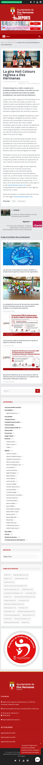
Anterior (16, 210)
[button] (37, 759)
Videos (8, 447)
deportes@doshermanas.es (11, 720)
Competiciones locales (12, 422)
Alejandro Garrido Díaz (13, 459)
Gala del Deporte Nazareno (24, 597)
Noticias (21, 82)
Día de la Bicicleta (11, 589)
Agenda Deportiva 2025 (8, 737)
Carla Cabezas (10, 478)
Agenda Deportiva (12, 413)
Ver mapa (15, 704)
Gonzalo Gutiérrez (12, 498)
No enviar (23, 608)
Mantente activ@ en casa (14, 604)
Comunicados (9, 425)
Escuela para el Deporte (13, 593)
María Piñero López (12, 512)
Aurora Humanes (11, 470)
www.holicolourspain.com (17, 185)
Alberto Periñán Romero (13, 456)
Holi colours (21, 201)
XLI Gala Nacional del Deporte (15, 540)
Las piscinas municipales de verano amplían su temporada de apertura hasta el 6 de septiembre (20, 271)
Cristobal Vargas (11, 492)
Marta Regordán (11, 517)
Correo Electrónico (34, 83)
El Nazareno (27, 589)
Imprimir (23, 83)
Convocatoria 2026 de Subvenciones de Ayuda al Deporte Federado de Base (20, 341)
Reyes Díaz (9, 520)
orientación (9, 611)
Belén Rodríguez (11, 473)
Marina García (10, 514)
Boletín (8, 578)
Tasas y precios (11, 444)
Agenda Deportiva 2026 (8, 733)
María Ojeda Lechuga (12, 509)
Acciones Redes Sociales (13, 407)
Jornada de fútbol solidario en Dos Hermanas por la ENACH (24, 215)
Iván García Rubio (11, 500)
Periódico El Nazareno (26, 611)
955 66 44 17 (15, 713)
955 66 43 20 (6, 713)
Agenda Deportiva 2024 (8, 742)
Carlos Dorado (10, 481)
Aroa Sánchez (10, 467)
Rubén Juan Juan (11, 523)
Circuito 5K (9, 582)
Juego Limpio (9, 436)
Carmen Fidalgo (11, 484)
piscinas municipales (12, 615)
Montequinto (10, 608)
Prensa (27, 82)
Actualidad (8, 417)
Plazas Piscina (29, 615)
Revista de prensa (11, 537)
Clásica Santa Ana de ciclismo (15, 586)
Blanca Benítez (10, 476)
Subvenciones (10, 442)
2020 (13, 201)
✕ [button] (40, 743)
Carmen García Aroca (12, 487)
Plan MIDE (8, 532)
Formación (8, 433)
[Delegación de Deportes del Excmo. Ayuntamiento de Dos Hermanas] (21, 686)
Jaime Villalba (10, 506)
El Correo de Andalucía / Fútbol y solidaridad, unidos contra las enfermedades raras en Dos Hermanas (17, 228)
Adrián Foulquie (11, 454)
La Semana (23, 600)
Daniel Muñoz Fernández (14, 495)
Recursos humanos (22, 619)
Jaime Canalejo (10, 503)
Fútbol (7, 597)
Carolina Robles (11, 489)
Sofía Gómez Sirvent (12, 525)
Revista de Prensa (11, 622)
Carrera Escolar (21, 578)
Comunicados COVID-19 (12, 428)
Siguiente (26, 222)
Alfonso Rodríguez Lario (13, 465)
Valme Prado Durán (12, 528)
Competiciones (10, 419)
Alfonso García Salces (12, 462)
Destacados (9, 430)
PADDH (7, 451)
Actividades (9, 410)
